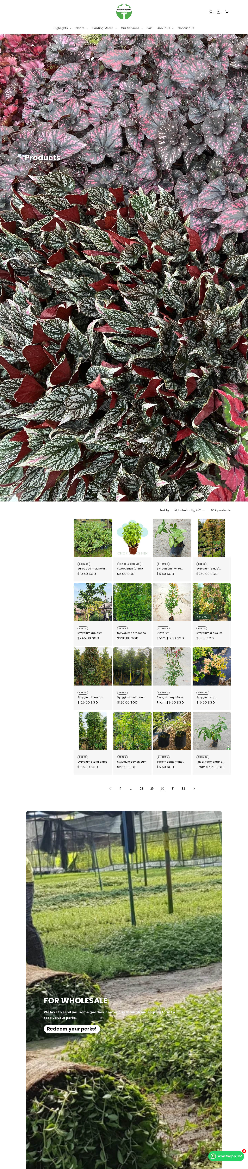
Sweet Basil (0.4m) (130, 568)
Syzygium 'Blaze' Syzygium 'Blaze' (207, 568)
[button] (211, 12)
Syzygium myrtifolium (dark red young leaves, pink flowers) (171, 697)
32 (183, 789)
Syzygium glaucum (209, 633)
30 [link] (162, 788)
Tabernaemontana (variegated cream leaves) (170, 761)
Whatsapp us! (229, 1156)
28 (141, 789)
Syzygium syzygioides (92, 761)
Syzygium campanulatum (167, 633)
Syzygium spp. (206, 697)
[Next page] (194, 788)
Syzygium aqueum (90, 633)
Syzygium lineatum (90, 697)
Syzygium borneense (131, 633)
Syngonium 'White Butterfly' (169, 568)
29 (152, 789)
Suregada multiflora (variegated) (91, 568)
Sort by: (165, 510)
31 (173, 789)
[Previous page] (110, 788)
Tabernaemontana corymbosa (209, 761)
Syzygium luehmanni (131, 697)
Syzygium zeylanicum (131, 761)
